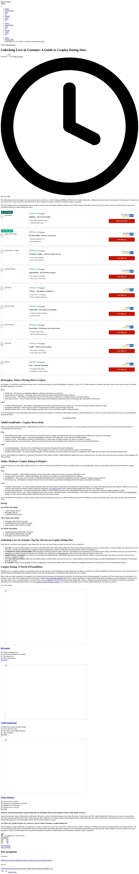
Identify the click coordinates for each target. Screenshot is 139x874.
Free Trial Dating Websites (54, 578)
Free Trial (4, 660)
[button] (5, 847)
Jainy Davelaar (5, 845)
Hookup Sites (11, 45)
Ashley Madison (7, 797)
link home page (63, 553)
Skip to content (5, 2)
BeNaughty (5, 648)
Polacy (3, 3)
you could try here (54, 488)
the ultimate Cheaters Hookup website (47, 582)
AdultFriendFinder (9, 723)
